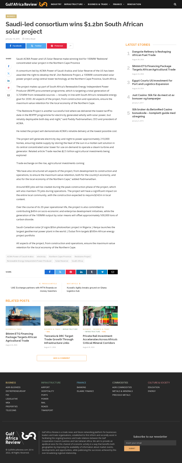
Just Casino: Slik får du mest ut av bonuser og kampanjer (153, 97)
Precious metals (121, 395)
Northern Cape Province (60, 256)
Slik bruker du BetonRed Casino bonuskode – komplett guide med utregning (153, 113)
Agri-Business (13, 387)
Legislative (12, 398)
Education (154, 387)
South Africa (77, 261)
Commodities (120, 382)
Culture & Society (159, 382)
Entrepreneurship (16, 391)
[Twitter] (8, 73)
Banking (81, 387)
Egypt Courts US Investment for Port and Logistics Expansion (152, 82)
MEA (8, 402)
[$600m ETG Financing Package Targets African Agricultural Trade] (23, 316)
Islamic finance (85, 391)
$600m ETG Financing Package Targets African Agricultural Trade (21, 337)
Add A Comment (61, 358)
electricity (41, 256)
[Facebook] (8, 66)
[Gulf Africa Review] (26, 4)
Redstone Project (82, 256)
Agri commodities (122, 387)
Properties (12, 406)
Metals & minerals (122, 391)
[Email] (8, 95)
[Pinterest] (8, 88)
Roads (44, 406)
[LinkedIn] (8, 81)
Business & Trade (98, 4)
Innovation (134, 4)
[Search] (174, 4)
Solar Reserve (61, 261)
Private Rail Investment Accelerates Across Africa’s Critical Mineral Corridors (100, 339)
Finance (117, 4)
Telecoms (11, 410)
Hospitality (47, 391)
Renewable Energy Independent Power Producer (29, 261)
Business (11, 16)
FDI (7, 395)
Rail (48, 331)
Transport (47, 410)
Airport (45, 387)
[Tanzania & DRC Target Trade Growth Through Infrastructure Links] (61, 316)
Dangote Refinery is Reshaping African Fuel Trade (151, 53)
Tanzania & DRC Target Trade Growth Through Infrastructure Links (58, 339)
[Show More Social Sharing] (70, 46)
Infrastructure (73, 4)
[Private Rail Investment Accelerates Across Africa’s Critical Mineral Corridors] (100, 316)
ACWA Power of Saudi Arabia (20, 256)
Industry (56, 4)
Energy (152, 391)
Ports (44, 395)
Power (44, 398)
